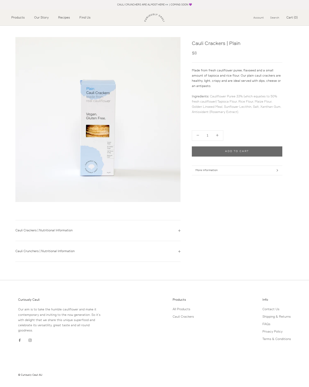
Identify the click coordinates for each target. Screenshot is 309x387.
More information (206, 170)
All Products (181, 309)
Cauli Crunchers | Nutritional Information (45, 251)
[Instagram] (30, 340)
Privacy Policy (272, 331)
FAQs (266, 324)
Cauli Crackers (183, 316)
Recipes (64, 17)
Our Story (41, 17)
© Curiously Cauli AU (30, 375)
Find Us (84, 17)
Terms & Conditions (276, 339)
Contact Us (270, 309)
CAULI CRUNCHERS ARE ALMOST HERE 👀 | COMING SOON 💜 (154, 4)
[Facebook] (19, 340)
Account (258, 17)
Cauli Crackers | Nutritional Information (44, 230)
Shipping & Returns (276, 316)
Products (18, 17)
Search (274, 17)
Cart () (292, 17)
